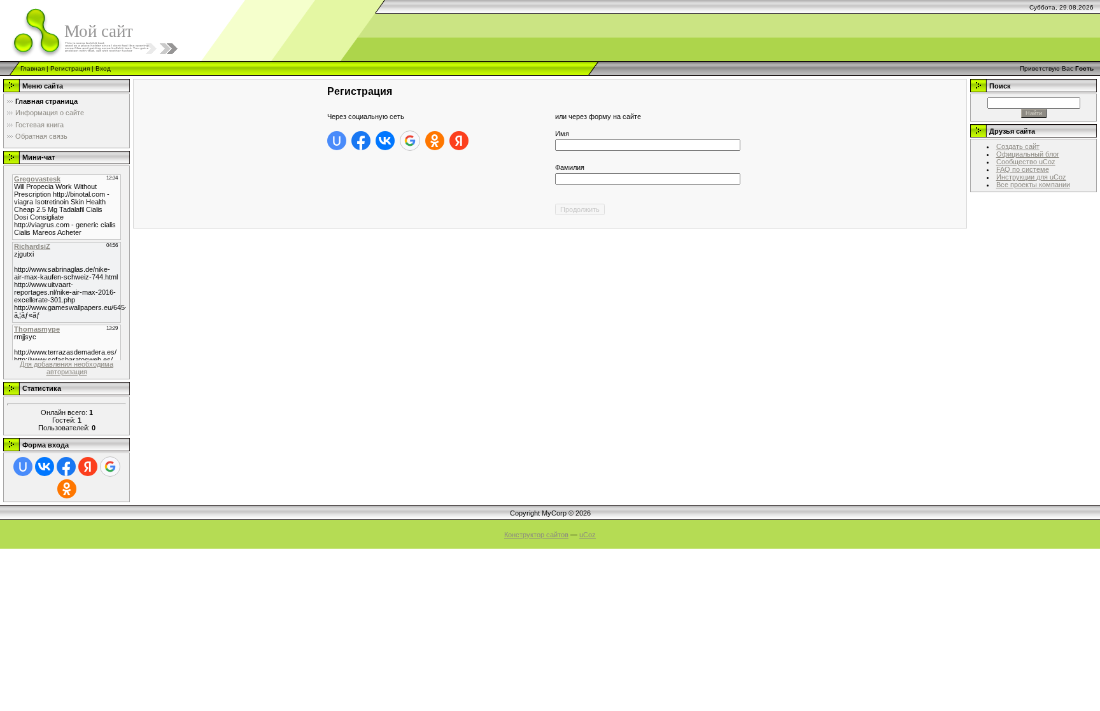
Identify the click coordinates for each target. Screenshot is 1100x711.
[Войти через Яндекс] (87, 466)
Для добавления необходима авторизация (66, 368)
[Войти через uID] (22, 466)
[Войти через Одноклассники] (66, 488)
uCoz (587, 535)
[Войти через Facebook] (66, 466)
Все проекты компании (1033, 184)
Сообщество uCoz (1025, 161)
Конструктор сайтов (536, 535)
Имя (562, 133)
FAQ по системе (1022, 169)
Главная (32, 68)
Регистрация (70, 68)
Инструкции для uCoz (1031, 177)
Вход (103, 68)
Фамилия (569, 167)
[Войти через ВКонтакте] (44, 466)
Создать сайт (1018, 146)
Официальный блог (1027, 154)
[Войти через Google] (110, 466)
